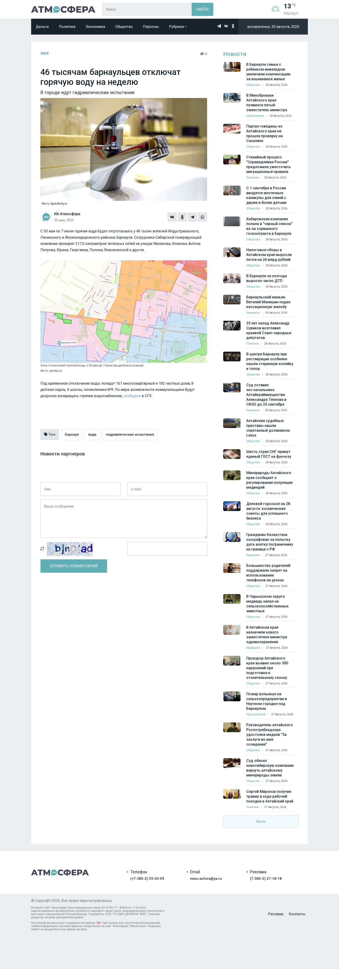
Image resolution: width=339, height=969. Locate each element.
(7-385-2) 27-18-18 (266, 879)
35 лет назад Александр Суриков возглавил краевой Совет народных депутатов (268, 330)
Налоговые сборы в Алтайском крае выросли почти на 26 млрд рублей (269, 255)
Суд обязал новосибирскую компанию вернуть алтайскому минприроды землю (270, 767)
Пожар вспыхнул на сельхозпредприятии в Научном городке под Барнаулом (266, 701)
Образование (255, 115)
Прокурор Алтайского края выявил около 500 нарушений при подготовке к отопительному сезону (267, 668)
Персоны (151, 26)
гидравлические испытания (130, 434)
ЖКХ (44, 53)
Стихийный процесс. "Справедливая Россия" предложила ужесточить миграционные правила (268, 164)
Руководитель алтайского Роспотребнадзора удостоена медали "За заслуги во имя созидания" (269, 734)
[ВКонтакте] (172, 217)
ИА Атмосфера (63, 9)
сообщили (132, 396)
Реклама (275, 914)
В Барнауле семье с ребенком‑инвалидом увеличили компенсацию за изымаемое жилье (268, 71)
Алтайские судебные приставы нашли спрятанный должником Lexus (268, 428)
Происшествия (256, 714)
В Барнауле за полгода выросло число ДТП (266, 278)
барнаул (72, 434)
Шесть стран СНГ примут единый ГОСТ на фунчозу (268, 454)
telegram (219, 26)
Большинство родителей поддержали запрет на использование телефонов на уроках (268, 572)
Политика (67, 26)
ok (232, 26)
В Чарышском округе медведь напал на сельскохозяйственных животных (267, 603)
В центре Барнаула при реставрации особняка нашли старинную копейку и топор (269, 361)
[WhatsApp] (202, 217)
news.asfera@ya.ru (206, 879)
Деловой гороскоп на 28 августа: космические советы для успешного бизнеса (268, 511)
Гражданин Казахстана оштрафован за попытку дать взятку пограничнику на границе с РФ (269, 541)
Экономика (95, 26)
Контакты (297, 914)
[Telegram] (192, 217)
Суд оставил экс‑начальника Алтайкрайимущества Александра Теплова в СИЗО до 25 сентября (266, 395)
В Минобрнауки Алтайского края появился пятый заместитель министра (266, 102)
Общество (124, 26)
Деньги (42, 26)
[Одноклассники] (182, 217)
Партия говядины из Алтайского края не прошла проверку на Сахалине (264, 133)
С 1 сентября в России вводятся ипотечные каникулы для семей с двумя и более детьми (266, 195)
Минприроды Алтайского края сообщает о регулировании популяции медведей (269, 480)
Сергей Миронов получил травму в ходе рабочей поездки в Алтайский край (269, 796)
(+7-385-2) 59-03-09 (147, 879)
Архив (261, 821)
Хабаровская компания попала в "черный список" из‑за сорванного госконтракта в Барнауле (269, 226)
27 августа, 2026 (276, 555)
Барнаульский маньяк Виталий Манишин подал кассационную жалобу (268, 302)
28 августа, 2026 (276, 84)
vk (226, 26)
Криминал (253, 312)
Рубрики (177, 26)
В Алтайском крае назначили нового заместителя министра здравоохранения (266, 634)
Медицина (253, 647)
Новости (234, 54)
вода (92, 434)
